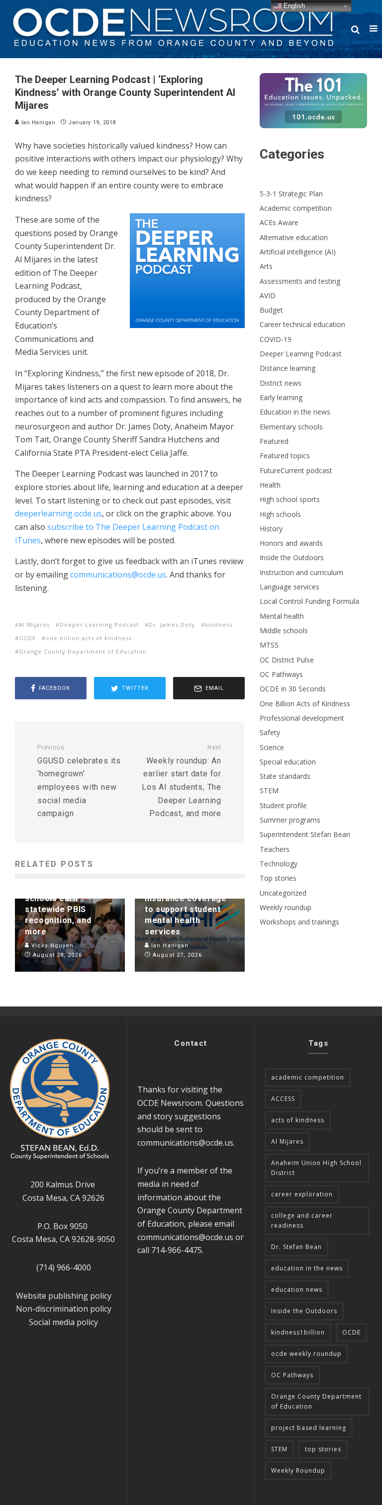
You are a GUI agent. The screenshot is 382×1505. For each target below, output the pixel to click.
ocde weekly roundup (306, 1353)
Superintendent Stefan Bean (305, 834)
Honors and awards (291, 543)
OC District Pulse (287, 660)
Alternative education (294, 237)
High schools (280, 514)
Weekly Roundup (298, 1470)
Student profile (283, 805)
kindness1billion (298, 1332)
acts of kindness (297, 1120)
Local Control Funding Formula (309, 601)
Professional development (302, 718)
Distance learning (287, 368)
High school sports (290, 499)
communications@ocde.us (185, 1142)
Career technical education (302, 324)
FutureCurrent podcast (296, 470)
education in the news (307, 1268)
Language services (289, 586)
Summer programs (290, 820)
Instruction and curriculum (301, 572)
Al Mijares (34, 624)
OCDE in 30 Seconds (293, 688)
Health (270, 485)
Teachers (274, 849)
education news (296, 1289)
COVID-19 (275, 339)
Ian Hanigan (37, 122)
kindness (218, 624)
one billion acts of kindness (89, 638)
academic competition (307, 1077)
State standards (285, 776)
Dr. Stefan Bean (296, 1247)
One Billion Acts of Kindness (305, 703)
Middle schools (284, 630)
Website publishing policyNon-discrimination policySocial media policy (63, 1309)
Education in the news (295, 412)
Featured (274, 441)
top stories (323, 1449)
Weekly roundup (285, 907)
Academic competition (296, 208)
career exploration (302, 1194)
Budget (271, 310)
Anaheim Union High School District (316, 1168)
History (271, 528)
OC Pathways (281, 674)
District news (280, 383)
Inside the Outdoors (292, 557)
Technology (278, 863)
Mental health (282, 616)
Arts (266, 266)
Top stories (278, 878)
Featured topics (285, 455)
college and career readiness (302, 1220)
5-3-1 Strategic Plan (291, 193)
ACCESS (283, 1098)
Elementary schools (291, 426)
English (293, 5)
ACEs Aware (279, 222)
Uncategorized (283, 893)
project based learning (308, 1427)
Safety (270, 732)
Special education (288, 761)
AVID (268, 295)
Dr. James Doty (172, 624)
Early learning (281, 397)
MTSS (269, 645)
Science (272, 747)
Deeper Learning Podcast (99, 624)
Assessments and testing (300, 281)
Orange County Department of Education (83, 651)
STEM (269, 790)
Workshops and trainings (299, 921)
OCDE (27, 638)
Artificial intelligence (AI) (298, 251)
